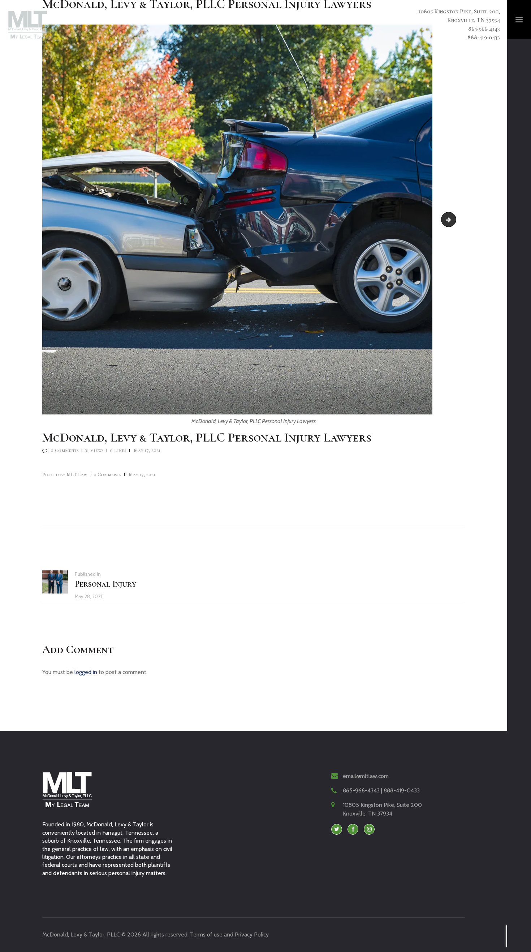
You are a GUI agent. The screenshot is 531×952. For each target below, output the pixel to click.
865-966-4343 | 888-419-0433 (381, 790)
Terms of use (206, 934)
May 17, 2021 (147, 450)
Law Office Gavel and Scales (453, 219)
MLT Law (65, 474)
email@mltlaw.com (366, 776)
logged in (85, 672)
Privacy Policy (252, 934)
